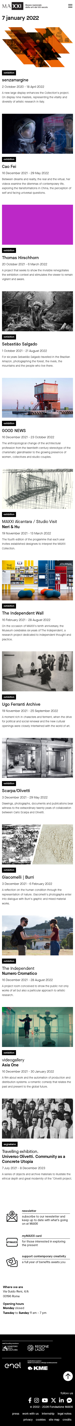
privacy (28, 1420)
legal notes (64, 1414)
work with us (30, 1414)
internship (48, 1414)
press (15, 1414)
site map (54, 1420)
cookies (41, 1420)
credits (67, 1420)
